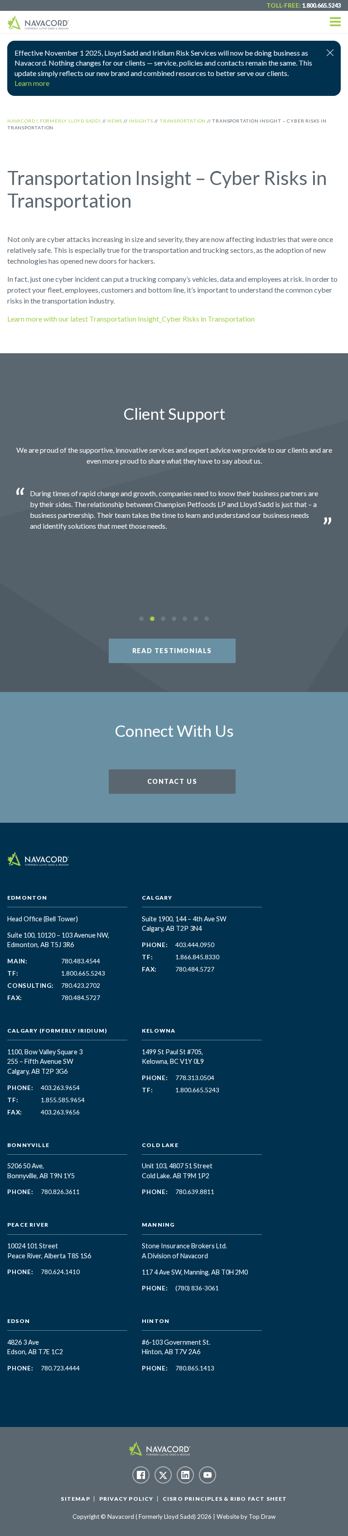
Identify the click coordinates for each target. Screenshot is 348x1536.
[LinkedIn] (185, 1475)
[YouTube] (207, 1475)
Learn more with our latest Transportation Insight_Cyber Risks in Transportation (131, 318)
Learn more (31, 83)
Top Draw (262, 1516)
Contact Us (172, 781)
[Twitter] (163, 1475)
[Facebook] (141, 1475)
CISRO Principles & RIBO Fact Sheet (225, 1498)
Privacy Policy (126, 1498)
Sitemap (75, 1498)
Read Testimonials (172, 650)
